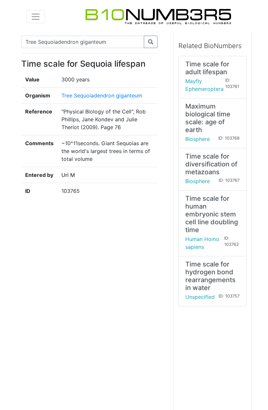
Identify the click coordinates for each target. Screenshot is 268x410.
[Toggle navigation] (35, 16)
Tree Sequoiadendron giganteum (101, 95)
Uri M (68, 175)
